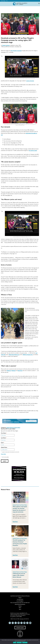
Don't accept (19, 642)
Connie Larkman (6, 45)
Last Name (4, 437)
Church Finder (3, 0)
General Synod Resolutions (20, 604)
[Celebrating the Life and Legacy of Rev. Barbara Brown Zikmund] (20, 564)
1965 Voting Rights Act (14, 354)
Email (2, 442)
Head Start (20, 370)
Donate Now (20, 627)
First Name (4, 433)
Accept (15, 642)
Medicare (9, 370)
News (20, 607)
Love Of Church (20, 599)
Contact (20, 606)
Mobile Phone (4, 447)
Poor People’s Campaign (16, 50)
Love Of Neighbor (20, 600)
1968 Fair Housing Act (28, 354)
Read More (15, 521)
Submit (5, 461)
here (21, 616)
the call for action (33, 150)
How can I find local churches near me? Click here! (20, 602)
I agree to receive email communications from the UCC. (10, 451)
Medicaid (13, 370)
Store (20, 609)
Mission (20, 597)
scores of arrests (30, 80)
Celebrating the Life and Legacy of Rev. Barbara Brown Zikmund (19, 575)
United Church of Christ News (13, 427)
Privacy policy (25, 642)
